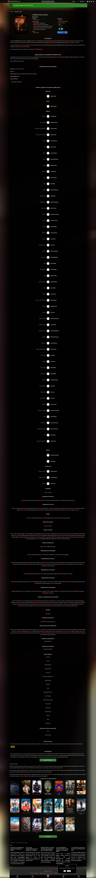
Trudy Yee (53, 583)
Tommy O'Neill (36, 26)
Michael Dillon (83, 533)
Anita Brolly (44, 554)
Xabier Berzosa (44, 629)
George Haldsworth (20, 604)
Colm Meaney (36, 23)
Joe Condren (29, 517)
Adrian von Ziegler (64, 564)
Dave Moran (57, 632)
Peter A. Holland (48, 492)
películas (56, 57)
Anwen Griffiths (80, 629)
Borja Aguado (13, 629)
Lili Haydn (21, 564)
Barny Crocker (47, 602)
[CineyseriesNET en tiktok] (93, 1)
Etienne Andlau (13, 533)
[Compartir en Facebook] (59, 29)
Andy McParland (44, 621)
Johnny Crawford (35, 591)
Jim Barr (13, 508)
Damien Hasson (36, 29)
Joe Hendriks (33, 631)
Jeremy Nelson (81, 537)
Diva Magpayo (78, 535)
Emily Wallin (37, 583)
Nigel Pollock (43, 546)
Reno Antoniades (29, 629)
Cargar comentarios (48, 760)
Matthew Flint (68, 629)
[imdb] (12, 747)
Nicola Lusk (82, 631)
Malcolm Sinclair (36, 24)
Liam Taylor (54, 605)
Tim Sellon (59, 538)
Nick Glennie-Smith (20, 46)
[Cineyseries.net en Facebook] (89, 1)
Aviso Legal (51, 873)
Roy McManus (76, 591)
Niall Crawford (35, 602)
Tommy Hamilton (42, 604)
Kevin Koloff (54, 631)
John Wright (48, 613)
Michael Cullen (25, 508)
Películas (48, 836)
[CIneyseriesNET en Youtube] (87, 1)
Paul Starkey (26, 605)
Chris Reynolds (57, 517)
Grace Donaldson (70, 602)
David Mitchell (80, 604)
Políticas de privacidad (43, 873)
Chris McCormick (42, 500)
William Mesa (54, 537)
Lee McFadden (44, 632)
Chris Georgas (82, 602)
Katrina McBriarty (26, 632)
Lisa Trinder (64, 605)
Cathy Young (60, 573)
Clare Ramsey (59, 554)
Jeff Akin (13, 591)
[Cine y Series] (14, 2)
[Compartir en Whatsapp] (62, 29)
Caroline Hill (26, 573)
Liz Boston (29, 554)
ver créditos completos (74, 42)
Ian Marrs (65, 604)
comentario (82, 57)
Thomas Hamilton (50, 591)
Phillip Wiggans (45, 592)
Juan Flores (18, 535)
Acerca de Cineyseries (34, 873)
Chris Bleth (29, 562)
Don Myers (71, 537)
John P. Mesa (37, 537)
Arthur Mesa (21, 537)
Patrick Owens (51, 581)
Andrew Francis (39, 535)
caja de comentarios (24, 776)
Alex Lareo (67, 631)
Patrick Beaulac (52, 600)
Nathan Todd (36, 19)
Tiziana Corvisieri (48, 525)
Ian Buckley (76, 600)
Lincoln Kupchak (61, 535)
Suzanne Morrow (72, 632)
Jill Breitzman (14, 581)
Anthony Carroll (23, 591)
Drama (59, 22)
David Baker (36, 600)
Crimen (63, 22)
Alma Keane (53, 604)
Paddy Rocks (36, 27)
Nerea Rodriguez (43, 634)
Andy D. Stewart (36, 605)
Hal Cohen (65, 533)
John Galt (14, 564)
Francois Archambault (16, 600)
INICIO (73, 1)
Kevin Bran (27, 533)
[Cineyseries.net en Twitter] (91, 1)
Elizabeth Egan (78, 562)
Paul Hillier (46, 631)
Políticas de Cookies (57, 873)
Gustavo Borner (44, 562)
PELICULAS (82, 1)
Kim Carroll (56, 562)
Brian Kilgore (29, 564)
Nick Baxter (13, 562)
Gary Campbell (59, 629)
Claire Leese (40, 573)
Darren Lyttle (39, 508)
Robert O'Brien (44, 517)
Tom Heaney (61, 591)
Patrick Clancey (47, 533)
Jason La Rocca (46, 564)
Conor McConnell (52, 508)
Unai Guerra (19, 631)
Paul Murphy (63, 500)
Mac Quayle (27, 46)
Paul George (23, 500)
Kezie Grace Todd (74, 508)
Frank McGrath (62, 508)
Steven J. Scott (38, 538)
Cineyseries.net (39, 766)
